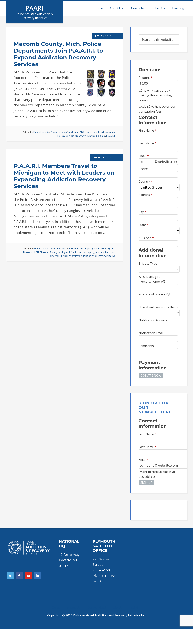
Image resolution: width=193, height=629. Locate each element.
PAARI (34, 8)
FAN (36, 252)
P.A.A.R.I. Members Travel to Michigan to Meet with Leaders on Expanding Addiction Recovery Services (64, 176)
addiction (73, 132)
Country (146, 181)
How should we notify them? (158, 307)
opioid (101, 135)
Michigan (92, 135)
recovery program (89, 252)
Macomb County (77, 135)
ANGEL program (88, 132)
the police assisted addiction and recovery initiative (88, 255)
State (144, 225)
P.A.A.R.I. (110, 135)
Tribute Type (148, 263)
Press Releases (59, 132)
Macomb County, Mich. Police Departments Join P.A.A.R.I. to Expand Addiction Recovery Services (58, 54)
